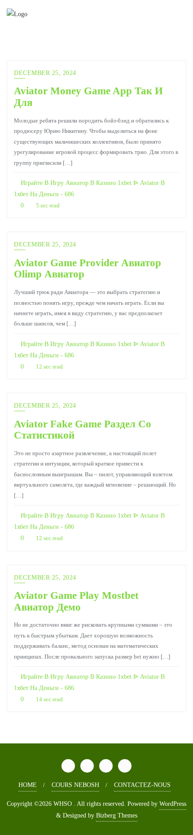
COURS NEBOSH (75, 785)
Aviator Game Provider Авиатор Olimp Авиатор (87, 268)
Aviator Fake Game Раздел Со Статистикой (82, 429)
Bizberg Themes (116, 815)
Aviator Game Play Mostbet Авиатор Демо (76, 601)
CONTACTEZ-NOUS (142, 785)
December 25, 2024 (45, 73)
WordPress (172, 803)
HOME (27, 785)
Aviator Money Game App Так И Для (88, 96)
